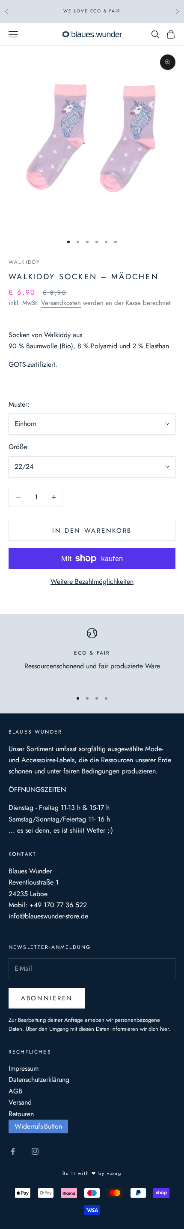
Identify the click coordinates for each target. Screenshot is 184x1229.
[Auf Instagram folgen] (35, 1151)
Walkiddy (24, 262)
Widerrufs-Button (38, 1126)
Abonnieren (47, 998)
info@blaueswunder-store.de (48, 916)
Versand (20, 1102)
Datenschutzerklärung (39, 1079)
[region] (92, 655)
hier (164, 1029)
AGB (15, 1091)
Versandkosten (61, 303)
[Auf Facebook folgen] (13, 1151)
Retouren (21, 1114)
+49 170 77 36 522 (58, 905)
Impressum (24, 1068)
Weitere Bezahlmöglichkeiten (92, 581)
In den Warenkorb (92, 530)
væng (114, 1173)
